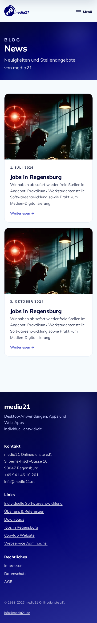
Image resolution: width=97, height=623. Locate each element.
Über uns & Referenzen (24, 511)
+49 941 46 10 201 (21, 474)
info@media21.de (20, 481)
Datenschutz (15, 573)
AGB (8, 581)
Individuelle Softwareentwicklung (33, 503)
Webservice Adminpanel (26, 543)
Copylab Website (19, 535)
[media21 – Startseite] (16, 10)
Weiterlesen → (22, 213)
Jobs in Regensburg (36, 176)
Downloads (14, 519)
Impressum (14, 565)
